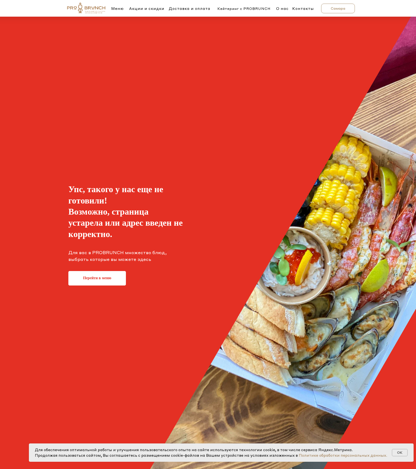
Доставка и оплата (189, 8)
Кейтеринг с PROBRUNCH (244, 8)
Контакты (303, 8)
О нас (282, 8)
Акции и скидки (146, 8)
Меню (117, 8)
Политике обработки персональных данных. (343, 455)
